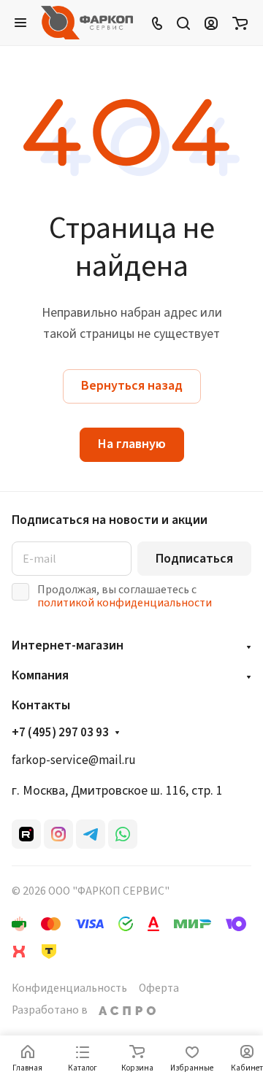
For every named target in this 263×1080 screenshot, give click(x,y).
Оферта (159, 988)
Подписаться (194, 558)
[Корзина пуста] (240, 22)
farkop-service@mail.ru (74, 760)
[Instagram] (58, 834)
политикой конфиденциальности (124, 603)
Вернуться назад (132, 386)
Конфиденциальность (69, 988)
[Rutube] (26, 834)
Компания (40, 675)
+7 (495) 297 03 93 (60, 733)
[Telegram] (90, 834)
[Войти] (211, 22)
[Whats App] (122, 834)
